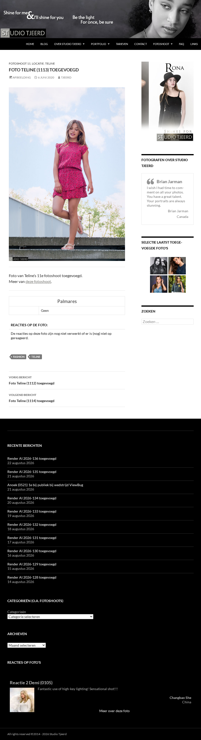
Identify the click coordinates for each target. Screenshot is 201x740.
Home (30, 43)
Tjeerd (66, 77)
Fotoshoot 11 (20, 63)
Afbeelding (22, 77)
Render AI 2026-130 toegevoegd (31, 551)
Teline (50, 63)
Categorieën (16, 612)
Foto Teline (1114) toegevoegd (31, 398)
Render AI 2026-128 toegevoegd (31, 577)
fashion (19, 356)
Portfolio (98, 43)
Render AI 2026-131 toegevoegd (31, 538)
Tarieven (122, 43)
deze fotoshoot (38, 281)
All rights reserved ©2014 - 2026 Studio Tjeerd (37, 734)
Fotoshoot (161, 43)
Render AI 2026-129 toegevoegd (31, 564)
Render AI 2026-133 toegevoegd (31, 511)
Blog (44, 43)
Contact (140, 43)
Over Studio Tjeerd (67, 43)
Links (194, 43)
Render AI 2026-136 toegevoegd (31, 458)
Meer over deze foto (114, 711)
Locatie (38, 63)
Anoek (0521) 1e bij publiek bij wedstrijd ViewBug (45, 485)
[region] (100, 19)
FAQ (181, 43)
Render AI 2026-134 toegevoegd (31, 498)
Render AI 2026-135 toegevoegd (31, 472)
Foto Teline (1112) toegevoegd (31, 380)
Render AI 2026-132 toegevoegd (31, 524)
